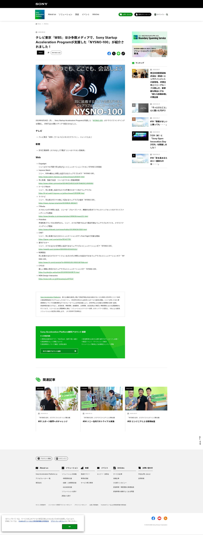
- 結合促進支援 (67, 487)
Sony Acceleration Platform (50, 297)
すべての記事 (117, 474)
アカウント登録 (46, 458)
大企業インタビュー (120, 483)
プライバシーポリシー (81, 504)
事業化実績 (84, 478)
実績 (77, 14)
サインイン (63, 458)
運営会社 (39, 483)
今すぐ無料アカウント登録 (52, 351)
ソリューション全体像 (69, 474)
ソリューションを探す (69, 491)
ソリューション (65, 14)
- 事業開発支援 (67, 478)
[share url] (123, 53)
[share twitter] (114, 53)
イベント (86, 14)
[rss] (165, 518)
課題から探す (66, 496)
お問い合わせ (127, 14)
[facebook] (153, 518)
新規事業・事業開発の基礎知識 (123, 487)
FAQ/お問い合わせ (144, 474)
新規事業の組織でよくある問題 (123, 491)
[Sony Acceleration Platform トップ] (40, 14)
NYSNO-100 (98, 120)
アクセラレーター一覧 (43, 478)
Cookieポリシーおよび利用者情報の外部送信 (113, 504)
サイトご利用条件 (41, 504)
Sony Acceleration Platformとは (46, 474)
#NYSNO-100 (56, 52)
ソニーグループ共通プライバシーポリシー (60, 504)
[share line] (118, 53)
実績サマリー (85, 474)
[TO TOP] (200, 440)
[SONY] (41, 4)
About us (52, 14)
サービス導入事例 (87, 483)
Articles (95, 14)
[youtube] (159, 518)
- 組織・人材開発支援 (69, 483)
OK (70, 526)
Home (39, 23)
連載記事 (116, 478)
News (41, 52)
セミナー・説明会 (103, 474)
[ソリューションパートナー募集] (149, 51)
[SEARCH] (167, 14)
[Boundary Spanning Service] (149, 37)
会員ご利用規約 (94, 504)
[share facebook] (109, 53)
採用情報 (141, 478)
